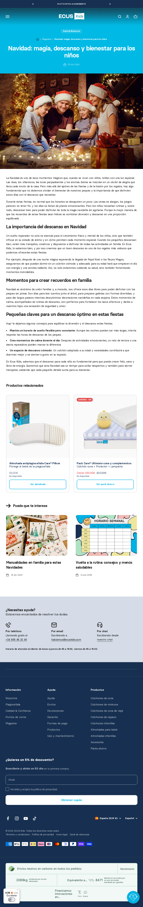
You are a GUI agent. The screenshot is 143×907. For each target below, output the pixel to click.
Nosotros (11, 698)
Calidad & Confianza (18, 710)
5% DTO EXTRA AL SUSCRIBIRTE (71, 4)
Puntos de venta (16, 717)
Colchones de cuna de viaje (107, 710)
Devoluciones (55, 710)
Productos (53, 729)
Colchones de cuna (102, 698)
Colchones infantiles (103, 723)
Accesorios (97, 742)
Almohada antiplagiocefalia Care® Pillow (34, 463)
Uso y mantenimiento (60, 736)
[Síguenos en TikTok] (34, 818)
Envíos (51, 704)
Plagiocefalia (13, 704)
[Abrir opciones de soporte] (133, 897)
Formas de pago (57, 723)
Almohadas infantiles (103, 736)
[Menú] (18, 891)
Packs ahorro (98, 748)
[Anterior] (32, 3)
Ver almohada (38, 484)
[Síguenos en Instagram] (16, 818)
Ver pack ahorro (105, 484)
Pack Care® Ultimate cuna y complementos (104, 463)
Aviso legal (61, 834)
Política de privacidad (43, 834)
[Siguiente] (110, 3)
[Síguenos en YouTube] (25, 818)
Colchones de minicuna (104, 704)
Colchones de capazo (103, 717)
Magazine (46, 39)
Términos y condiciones (18, 834)
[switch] (11, 900)
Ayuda (51, 698)
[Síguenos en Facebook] (8, 818)
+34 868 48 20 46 (16, 639)
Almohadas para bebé (104, 729)
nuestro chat (105, 639)
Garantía (52, 717)
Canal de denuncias (79, 834)
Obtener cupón (71, 800)
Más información (127, 869)
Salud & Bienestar (71, 31)
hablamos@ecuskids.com (66, 639)
